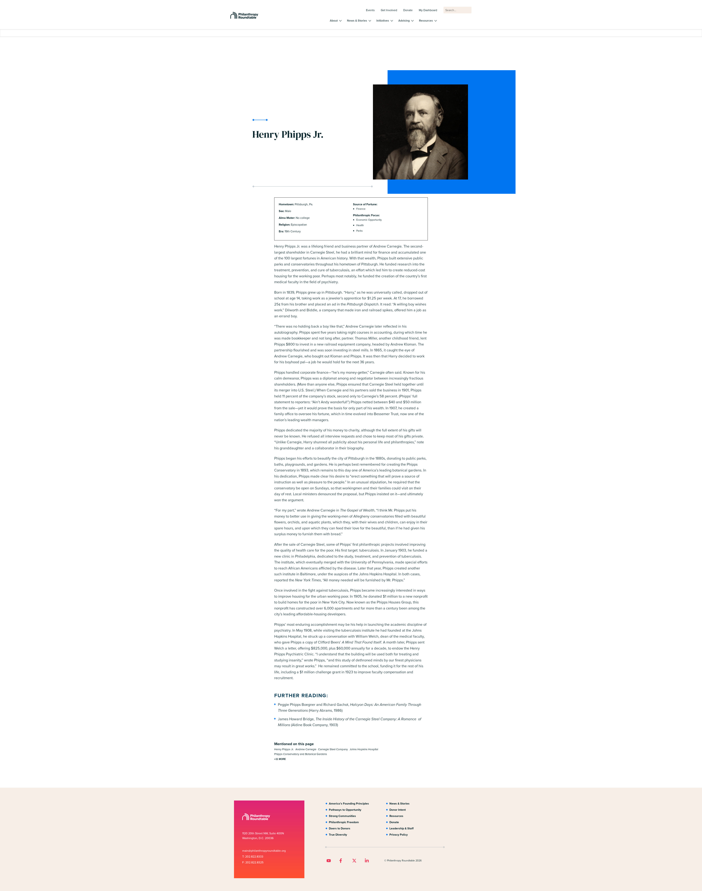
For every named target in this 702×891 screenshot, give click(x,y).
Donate (408, 10)
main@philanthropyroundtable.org (264, 851)
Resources (426, 20)
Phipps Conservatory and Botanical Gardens (300, 754)
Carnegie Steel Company (333, 749)
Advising (404, 20)
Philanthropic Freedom (344, 822)
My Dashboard (428, 10)
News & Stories (357, 20)
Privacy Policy (398, 835)
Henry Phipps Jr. (284, 749)
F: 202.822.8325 (252, 862)
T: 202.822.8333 (252, 856)
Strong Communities (342, 816)
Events (370, 10)
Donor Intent (397, 810)
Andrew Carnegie (305, 749)
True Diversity (338, 835)
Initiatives (382, 20)
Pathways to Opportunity (345, 810)
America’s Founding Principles (349, 803)
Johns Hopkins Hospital (364, 749)
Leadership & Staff (401, 828)
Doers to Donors (339, 828)
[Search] (467, 12)
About (334, 20)
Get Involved (389, 10)
